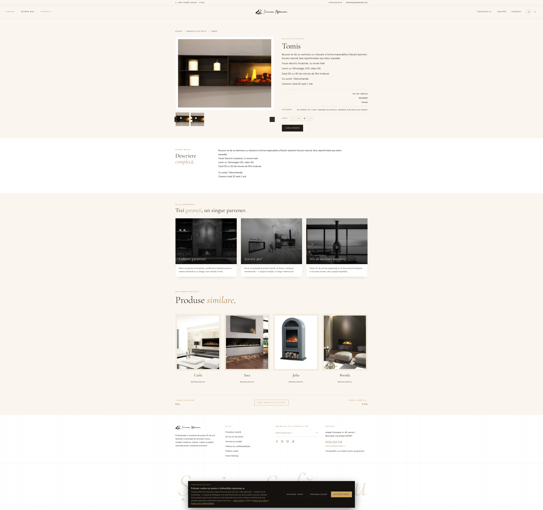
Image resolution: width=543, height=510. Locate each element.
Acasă (178, 31)
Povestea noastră (233, 432)
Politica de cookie (259, 500)
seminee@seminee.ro (357, 3)
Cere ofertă (292, 128)
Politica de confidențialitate (237, 446)
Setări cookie (238, 500)
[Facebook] (292, 118)
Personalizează (318, 494)
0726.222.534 (335, 3)
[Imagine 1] (182, 119)
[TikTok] (293, 441)
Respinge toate (295, 494)
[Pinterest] (304, 118)
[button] (224, 73)
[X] (298, 118)
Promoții (46, 12)
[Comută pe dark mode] (528, 11)
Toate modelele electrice (271, 402)
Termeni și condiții (233, 441)
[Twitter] (282, 441)
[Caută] (534, 11)
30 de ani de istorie (234, 436)
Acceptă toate (341, 494)
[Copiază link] (310, 118)
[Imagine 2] (197, 119)
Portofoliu (484, 12)
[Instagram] (287, 441)
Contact (516, 12)
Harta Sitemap (232, 455)
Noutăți (502, 12)
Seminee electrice (196, 31)
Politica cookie (231, 451)
